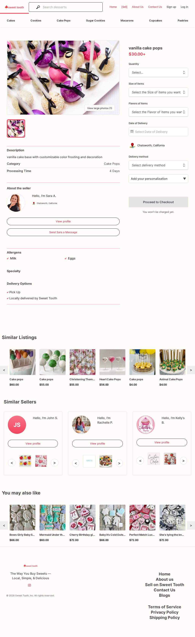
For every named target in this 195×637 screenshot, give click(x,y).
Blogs (164, 595)
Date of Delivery (138, 123)
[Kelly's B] (146, 425)
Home (164, 574)
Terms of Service (164, 607)
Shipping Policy (164, 617)
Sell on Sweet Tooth (164, 584)
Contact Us (164, 590)
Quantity (134, 63)
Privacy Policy (164, 612)
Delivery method (138, 156)
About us (164, 579)
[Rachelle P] (81, 425)
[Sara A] (16, 202)
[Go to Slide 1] (16, 128)
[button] (63, 78)
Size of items (136, 83)
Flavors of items (138, 103)
